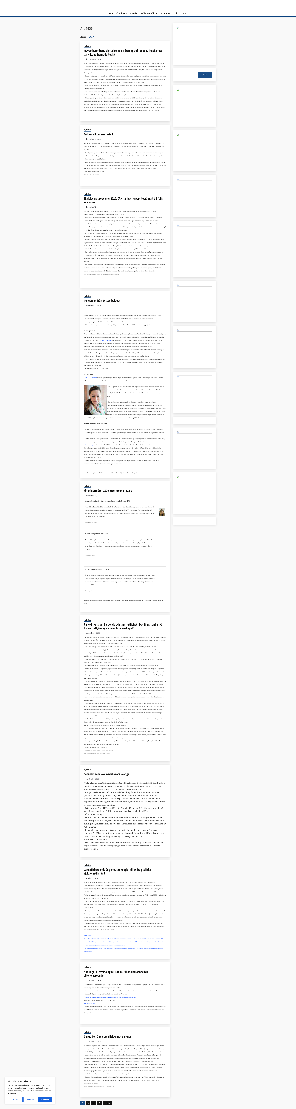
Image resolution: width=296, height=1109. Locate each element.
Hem (110, 13)
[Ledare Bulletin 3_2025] (194, 180)
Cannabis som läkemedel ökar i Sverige (106, 774)
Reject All (30, 1099)
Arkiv (185, 13)
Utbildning (165, 13)
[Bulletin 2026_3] (194, 226)
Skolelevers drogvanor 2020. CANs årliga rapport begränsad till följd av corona (123, 200)
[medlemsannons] (194, 477)
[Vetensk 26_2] (194, 28)
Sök (205, 75)
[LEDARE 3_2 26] (194, 286)
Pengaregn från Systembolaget (102, 301)
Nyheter (87, 46)
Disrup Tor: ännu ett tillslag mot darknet (107, 1036)
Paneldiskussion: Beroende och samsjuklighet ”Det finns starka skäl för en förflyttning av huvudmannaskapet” (123, 626)
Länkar (176, 13)
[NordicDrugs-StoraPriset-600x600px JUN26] (194, 331)
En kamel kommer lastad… (99, 134)
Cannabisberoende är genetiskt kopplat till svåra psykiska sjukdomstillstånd (117, 872)
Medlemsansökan (148, 13)
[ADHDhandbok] (194, 433)
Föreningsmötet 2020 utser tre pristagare (108, 491)
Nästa (107, 1103)
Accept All (45, 1099)
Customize (15, 1099)
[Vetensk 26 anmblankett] (194, 90)
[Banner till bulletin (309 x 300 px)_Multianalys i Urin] (194, 377)
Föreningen (121, 13)
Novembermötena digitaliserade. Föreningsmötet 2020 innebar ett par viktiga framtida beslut (123, 53)
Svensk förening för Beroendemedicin (148, 4)
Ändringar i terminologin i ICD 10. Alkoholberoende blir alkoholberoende (116, 974)
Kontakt (133, 13)
